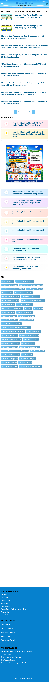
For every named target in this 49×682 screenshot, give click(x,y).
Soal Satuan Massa (9, 366)
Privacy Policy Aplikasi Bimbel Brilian (13, 609)
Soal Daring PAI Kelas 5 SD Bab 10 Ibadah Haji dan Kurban (26, 267)
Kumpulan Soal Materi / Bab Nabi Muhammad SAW (25, 249)
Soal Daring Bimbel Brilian (11, 339)
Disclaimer (4, 597)
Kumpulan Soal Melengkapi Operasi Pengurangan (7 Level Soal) (28, 26)
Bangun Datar (7, 281)
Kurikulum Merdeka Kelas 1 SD (31, 285)
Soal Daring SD (28, 343)
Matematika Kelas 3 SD (10, 297)
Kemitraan (4, 603)
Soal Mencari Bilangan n (10, 355)
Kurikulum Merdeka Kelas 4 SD (12, 289)
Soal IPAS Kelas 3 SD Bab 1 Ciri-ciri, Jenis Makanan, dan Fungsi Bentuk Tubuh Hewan (26, 203)
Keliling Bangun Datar (25, 281)
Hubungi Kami (5, 600)
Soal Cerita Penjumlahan (29, 335)
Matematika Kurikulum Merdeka (32, 300)
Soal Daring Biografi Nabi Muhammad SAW (27, 240)
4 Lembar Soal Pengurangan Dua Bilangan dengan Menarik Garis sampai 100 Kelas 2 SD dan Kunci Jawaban (24, 46)
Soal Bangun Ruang (9, 335)
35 (30, 111)
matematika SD (8, 304)
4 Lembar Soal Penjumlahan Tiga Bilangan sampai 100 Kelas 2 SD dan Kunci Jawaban (22, 83)
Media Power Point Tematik (11, 308)
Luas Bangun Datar (35, 289)
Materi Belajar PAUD (25, 304)
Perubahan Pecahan (26, 316)
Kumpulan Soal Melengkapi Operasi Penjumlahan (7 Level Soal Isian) (28, 16)
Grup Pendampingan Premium (11, 657)
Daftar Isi (4, 594)
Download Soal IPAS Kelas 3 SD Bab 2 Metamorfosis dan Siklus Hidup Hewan (27, 192)
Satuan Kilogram (33, 331)
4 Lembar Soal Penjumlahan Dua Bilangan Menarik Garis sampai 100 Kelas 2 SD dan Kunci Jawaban (23, 93)
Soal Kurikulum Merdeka (29, 347)
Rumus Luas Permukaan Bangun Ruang (15, 328)
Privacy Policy (5, 606)
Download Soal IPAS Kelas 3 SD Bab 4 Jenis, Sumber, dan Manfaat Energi (27, 124)
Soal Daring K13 (31, 339)
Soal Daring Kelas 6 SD (10, 343)
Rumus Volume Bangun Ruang (12, 331)
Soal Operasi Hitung (9, 359)
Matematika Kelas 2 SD (23, 293)
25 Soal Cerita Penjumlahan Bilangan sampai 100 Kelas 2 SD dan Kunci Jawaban (23, 74)
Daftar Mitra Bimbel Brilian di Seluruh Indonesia (16, 651)
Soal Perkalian (25, 362)
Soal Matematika (37, 351)
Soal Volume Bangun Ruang (30, 366)
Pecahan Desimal (8, 316)
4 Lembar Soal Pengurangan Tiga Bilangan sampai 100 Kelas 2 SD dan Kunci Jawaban (22, 37)
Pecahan (38, 308)
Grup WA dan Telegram (8, 660)
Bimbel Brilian (24, 3)
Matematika (6, 293)
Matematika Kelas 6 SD (10, 300)
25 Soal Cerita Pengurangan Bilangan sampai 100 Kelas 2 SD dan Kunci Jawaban (23, 65)
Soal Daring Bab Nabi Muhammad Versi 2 (28, 222)
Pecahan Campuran (24, 312)
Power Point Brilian (9, 320)
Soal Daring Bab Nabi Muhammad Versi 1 (28, 231)
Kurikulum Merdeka (9, 285)
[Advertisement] (24, 478)
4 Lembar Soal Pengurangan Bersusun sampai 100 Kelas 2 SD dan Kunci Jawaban (24, 55)
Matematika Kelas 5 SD (30, 297)
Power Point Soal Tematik (11, 324)
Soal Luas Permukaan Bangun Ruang (15, 351)
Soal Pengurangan (27, 359)
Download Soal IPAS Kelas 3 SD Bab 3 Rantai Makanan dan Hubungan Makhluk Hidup (28, 134)
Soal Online (27, 355)
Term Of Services (6, 615)
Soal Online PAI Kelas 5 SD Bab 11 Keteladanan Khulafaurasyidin (26, 258)
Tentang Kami (5, 612)
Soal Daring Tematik (9, 347)
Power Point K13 (26, 320)
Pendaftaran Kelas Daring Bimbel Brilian (14, 663)
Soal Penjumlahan (9, 362)
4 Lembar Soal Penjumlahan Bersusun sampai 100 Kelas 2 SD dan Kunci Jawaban (24, 102)
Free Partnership (6, 654)
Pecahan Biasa (8, 312)
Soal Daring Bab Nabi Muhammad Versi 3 (28, 213)
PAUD (27, 308)
